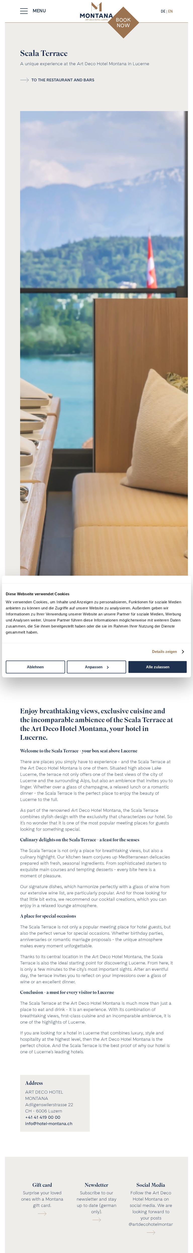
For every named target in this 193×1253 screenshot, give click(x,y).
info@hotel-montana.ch (48, 1123)
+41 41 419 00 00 (42, 1117)
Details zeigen (164, 651)
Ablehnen (35, 667)
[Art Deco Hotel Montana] (96, 11)
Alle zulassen (157, 667)
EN (170, 11)
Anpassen (94, 667)
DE (163, 11)
